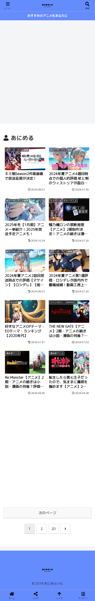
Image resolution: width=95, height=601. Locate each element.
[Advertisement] (47, 71)
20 (53, 528)
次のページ (47, 512)
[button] (86, 564)
